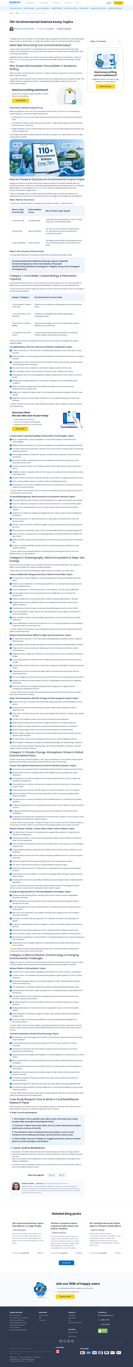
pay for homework (40, 188)
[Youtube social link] (64, 1341)
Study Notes (42, 1320)
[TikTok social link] (68, 1341)
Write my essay (105, 86)
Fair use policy (37, 1357)
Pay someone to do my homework (19, 1318)
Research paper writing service (18, 1322)
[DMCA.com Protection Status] (103, 1332)
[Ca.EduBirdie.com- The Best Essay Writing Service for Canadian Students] (58, 1351)
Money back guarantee (74, 1322)
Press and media (73, 1332)
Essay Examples (43, 1315)
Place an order (65, 1296)
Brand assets (72, 1336)
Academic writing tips (64, 29)
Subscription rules (14, 1359)
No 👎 (61, 1175)
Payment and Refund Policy (17, 1361)
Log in (109, 3)
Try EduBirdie (20, 100)
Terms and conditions (25, 1357)
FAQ (69, 1320)
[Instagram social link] (72, 1341)
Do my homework (14, 1327)
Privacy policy (13, 1357)
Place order (20, 429)
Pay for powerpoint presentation (18, 1330)
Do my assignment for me (17, 1320)
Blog (17, 13)
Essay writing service (15, 1315)
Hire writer (118, 3)
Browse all (66, 1263)
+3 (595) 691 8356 (105, 1324)
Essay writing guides (19, 1230)
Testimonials (72, 1318)
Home (11, 13)
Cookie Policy (30, 1361)
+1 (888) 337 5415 (105, 1320)
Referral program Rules (27, 1359)
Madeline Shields (28, 29)
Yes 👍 (51, 1175)
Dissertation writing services (17, 1325)
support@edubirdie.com (107, 1315)
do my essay (21, 59)
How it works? (72, 1315)
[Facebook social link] (60, 1341)
